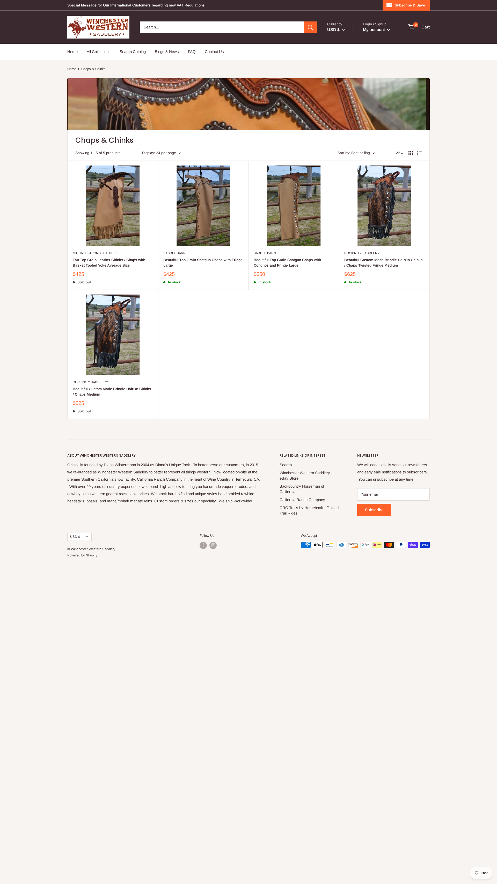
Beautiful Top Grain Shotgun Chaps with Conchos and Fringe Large (287, 263)
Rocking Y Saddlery (361, 253)
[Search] (310, 27)
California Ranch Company (302, 499)
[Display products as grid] (410, 153)
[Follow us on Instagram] (213, 545)
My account (374, 29)
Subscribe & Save (410, 5)
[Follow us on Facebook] (203, 545)
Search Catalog (133, 51)
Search (286, 465)
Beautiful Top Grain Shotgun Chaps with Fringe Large (203, 263)
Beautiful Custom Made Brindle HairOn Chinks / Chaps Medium (112, 392)
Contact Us (214, 51)
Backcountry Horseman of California (302, 489)
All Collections (99, 51)
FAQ (192, 51)
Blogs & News (167, 51)
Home (72, 51)
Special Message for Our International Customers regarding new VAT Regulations (136, 5)
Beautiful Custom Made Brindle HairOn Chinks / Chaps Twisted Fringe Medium (383, 263)
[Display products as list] (419, 153)
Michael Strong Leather (94, 253)
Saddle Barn (174, 253)
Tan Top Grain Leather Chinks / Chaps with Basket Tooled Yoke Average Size (109, 263)
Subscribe (374, 510)
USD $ (75, 537)
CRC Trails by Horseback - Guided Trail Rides (309, 510)
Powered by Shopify (82, 555)
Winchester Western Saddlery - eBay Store (306, 475)
